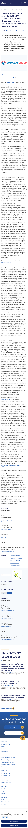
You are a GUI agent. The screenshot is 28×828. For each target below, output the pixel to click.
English (4, 593)
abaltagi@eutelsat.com (7, 529)
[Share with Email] (17, 30)
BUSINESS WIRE (10, 82)
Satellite (20, 558)
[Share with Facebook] (13, 30)
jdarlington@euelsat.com (7, 521)
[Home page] (7, 3)
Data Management (15, 555)
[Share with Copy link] (20, 30)
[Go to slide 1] (13, 78)
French (9, 593)
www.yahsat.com (5, 399)
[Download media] (2, 74)
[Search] (21, 3)
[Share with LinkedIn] (7, 30)
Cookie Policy (5, 817)
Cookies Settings (14, 821)
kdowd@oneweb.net (6, 538)
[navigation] (25, 3)
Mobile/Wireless (14, 563)
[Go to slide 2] (15, 78)
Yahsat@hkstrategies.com (8, 551)
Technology (13, 558)
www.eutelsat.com (6, 262)
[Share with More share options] (23, 30)
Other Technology (15, 560)
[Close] (26, 811)
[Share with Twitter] (10, 30)
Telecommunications (15, 565)
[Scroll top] (22, 738)
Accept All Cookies (14, 825)
